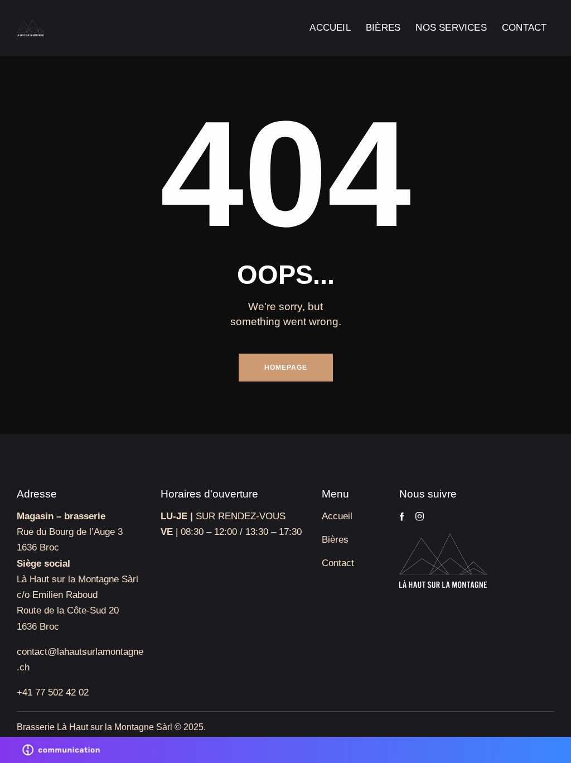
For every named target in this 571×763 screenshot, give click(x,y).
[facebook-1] (402, 516)
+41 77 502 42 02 (53, 692)
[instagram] (419, 516)
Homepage (285, 367)
